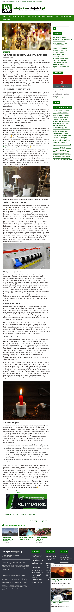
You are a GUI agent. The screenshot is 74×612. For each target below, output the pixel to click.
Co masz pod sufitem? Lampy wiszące (26, 538)
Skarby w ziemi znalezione (59, 60)
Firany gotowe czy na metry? (60, 37)
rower (59, 154)
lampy (59, 137)
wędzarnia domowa (58, 159)
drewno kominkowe (59, 123)
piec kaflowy (61, 151)
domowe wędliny (66, 121)
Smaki (57, 16)
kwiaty (59, 135)
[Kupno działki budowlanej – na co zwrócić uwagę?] (10, 528)
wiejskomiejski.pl (11, 605)
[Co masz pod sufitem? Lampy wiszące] (27, 528)
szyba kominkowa (66, 156)
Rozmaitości (50, 16)
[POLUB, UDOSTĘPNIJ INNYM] (26, 494)
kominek (65, 131)
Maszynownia (22, 16)
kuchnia (66, 133)
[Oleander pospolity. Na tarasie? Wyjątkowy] (43, 528)
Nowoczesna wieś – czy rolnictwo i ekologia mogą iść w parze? (26, 1)
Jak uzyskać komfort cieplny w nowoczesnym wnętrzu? (38, 569)
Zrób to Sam (64, 16)
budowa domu (63, 113)
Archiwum (62, 555)
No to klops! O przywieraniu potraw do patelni (60, 601)
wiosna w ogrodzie (65, 158)
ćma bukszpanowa (67, 159)
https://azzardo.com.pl (10, 147)
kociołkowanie (58, 131)
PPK (12, 57)
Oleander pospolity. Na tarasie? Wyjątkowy (42, 539)
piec (54, 151)
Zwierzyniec (6, 19)
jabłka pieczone (61, 127)
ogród (62, 147)
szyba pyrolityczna (56, 158)
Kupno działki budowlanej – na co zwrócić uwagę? (9, 539)
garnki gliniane (62, 125)
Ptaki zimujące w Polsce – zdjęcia (50, 563)
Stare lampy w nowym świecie (40, 521)
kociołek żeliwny (65, 129)
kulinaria (55, 135)
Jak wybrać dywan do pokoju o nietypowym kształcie (37, 581)
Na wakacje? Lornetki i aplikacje (61, 58)
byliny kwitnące (57, 115)
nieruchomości (63, 142)
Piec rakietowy (49, 578)
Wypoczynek (41, 16)
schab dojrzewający (65, 154)
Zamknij (72, 565)
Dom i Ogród (12, 16)
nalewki (61, 140)
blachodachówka (57, 110)
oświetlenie (68, 148)
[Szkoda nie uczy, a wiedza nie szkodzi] (62, 76)
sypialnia (60, 156)
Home (4, 16)
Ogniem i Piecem (31, 16)
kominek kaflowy (57, 133)
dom (64, 115)
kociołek (58, 129)
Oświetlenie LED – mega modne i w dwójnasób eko (19, 514)
